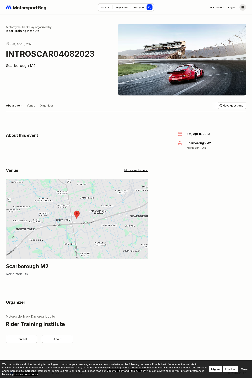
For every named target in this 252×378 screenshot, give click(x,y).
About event (14, 105)
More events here (136, 170)
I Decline (230, 369)
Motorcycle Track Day (20, 27)
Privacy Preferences (26, 373)
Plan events (217, 7)
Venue (31, 105)
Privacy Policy (138, 370)
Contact (21, 339)
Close (244, 369)
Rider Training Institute (22, 31)
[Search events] (150, 7)
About (57, 339)
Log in (231, 7)
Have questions (233, 105)
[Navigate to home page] (26, 7)
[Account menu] (242, 7)
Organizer (46, 105)
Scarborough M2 (21, 65)
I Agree (215, 369)
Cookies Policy (115, 370)
